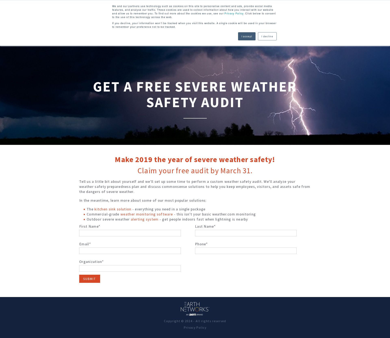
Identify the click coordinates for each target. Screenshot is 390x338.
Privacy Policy (233, 13)
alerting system (145, 219)
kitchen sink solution (112, 209)
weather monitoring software (146, 214)
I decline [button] (267, 36)
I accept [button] (247, 36)
